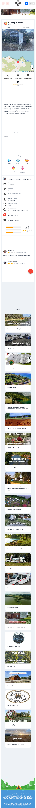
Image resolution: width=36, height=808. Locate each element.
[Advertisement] (18, 94)
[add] (30, 271)
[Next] (31, 40)
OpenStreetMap (24, 71)
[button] (18, 61)
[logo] (18, 3)
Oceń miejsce (28, 78)
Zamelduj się (18, 78)
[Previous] (4, 40)
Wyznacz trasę (8, 78)
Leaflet (17, 71)
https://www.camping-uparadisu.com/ (18, 210)
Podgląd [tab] (9, 27)
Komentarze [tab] (26, 27)
